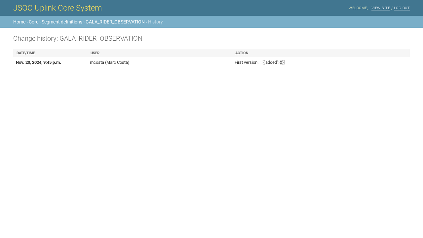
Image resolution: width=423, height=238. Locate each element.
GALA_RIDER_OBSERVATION (115, 21)
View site (380, 8)
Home (19, 21)
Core (33, 21)
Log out (402, 8)
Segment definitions (62, 21)
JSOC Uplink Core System (57, 8)
